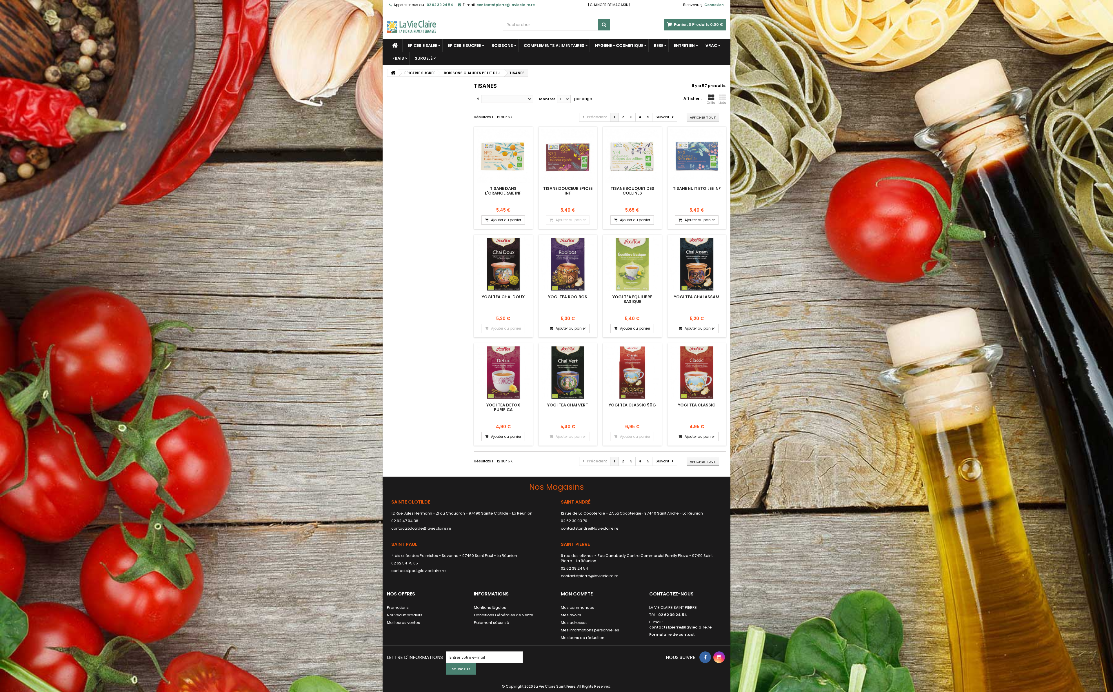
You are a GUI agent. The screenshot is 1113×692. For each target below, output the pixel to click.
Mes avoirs (571, 615)
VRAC (711, 45)
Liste (722, 102)
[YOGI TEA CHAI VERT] (568, 372)
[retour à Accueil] (393, 73)
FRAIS (398, 58)
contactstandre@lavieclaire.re (590, 528)
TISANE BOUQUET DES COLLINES (632, 191)
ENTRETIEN (684, 45)
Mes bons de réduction (582, 637)
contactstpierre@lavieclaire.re (590, 576)
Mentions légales (490, 607)
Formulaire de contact (672, 634)
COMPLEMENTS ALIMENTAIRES (554, 45)
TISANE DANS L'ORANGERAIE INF (503, 191)
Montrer (547, 99)
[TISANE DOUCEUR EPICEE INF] (568, 156)
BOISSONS (502, 45)
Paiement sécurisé (491, 622)
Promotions (398, 607)
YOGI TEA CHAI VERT (567, 405)
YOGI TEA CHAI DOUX (503, 297)
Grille (711, 102)
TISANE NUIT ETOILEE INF (697, 188)
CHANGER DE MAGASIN (609, 4)
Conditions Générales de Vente (503, 615)
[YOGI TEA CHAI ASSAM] (697, 264)
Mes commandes (577, 607)
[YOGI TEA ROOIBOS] (568, 264)
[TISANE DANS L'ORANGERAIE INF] (503, 156)
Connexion (714, 4)
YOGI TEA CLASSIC (696, 405)
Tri (476, 99)
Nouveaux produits (404, 615)
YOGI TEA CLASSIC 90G (632, 405)
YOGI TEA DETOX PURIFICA (503, 407)
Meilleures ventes (403, 622)
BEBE (658, 45)
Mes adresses (574, 622)
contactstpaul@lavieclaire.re (418, 570)
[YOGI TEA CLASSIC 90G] (632, 372)
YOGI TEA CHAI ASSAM (696, 297)
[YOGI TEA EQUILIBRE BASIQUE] (632, 264)
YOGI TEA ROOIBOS (567, 297)
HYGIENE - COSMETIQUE (619, 45)
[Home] (394, 45)
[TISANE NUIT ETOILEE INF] (697, 156)
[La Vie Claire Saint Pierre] (440, 21)
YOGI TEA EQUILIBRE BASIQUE (632, 299)
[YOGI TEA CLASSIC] (697, 372)
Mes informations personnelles (590, 630)
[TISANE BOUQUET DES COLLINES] (632, 156)
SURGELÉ (423, 58)
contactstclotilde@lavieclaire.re (421, 528)
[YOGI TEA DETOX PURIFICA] (503, 372)
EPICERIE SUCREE (464, 45)
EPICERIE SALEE (422, 45)
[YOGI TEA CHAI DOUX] (503, 264)
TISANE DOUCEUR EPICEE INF (567, 191)
